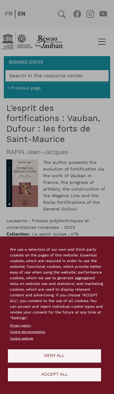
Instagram (90, 14)
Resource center (26, 62)
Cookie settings (21, 338)
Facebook (77, 14)
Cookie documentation (27, 331)
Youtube (103, 14)
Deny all (54, 355)
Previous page (26, 88)
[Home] (34, 42)
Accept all (54, 374)
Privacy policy (20, 325)
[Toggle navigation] (102, 42)
